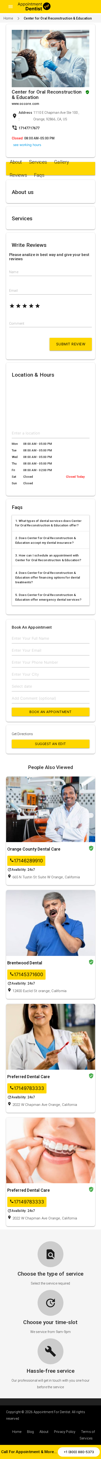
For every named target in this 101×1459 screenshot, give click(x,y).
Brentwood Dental (24, 962)
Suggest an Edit (50, 744)
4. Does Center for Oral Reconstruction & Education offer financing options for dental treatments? (47, 577)
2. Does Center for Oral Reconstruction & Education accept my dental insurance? (45, 540)
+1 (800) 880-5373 (79, 1452)
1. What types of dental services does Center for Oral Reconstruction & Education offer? (48, 523)
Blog (30, 1432)
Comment (16, 323)
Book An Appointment (50, 712)
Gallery (61, 162)
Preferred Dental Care (28, 1076)
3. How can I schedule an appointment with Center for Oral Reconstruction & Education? (48, 558)
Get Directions (22, 734)
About (16, 162)
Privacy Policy (65, 1432)
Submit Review (70, 344)
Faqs (39, 175)
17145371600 (26, 974)
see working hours (27, 145)
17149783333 (27, 1088)
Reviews (18, 175)
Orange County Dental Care (34, 849)
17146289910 (26, 861)
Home (8, 18)
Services (38, 162)
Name (13, 272)
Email (13, 290)
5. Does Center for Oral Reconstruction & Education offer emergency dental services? (48, 597)
